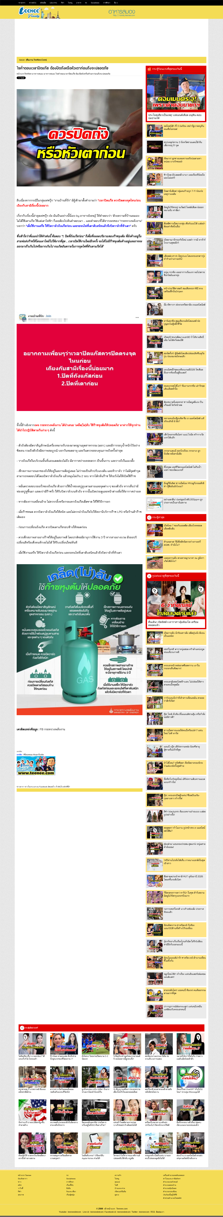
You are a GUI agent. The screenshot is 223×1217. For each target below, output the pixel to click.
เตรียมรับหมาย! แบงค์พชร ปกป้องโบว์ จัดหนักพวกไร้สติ (157, 1123)
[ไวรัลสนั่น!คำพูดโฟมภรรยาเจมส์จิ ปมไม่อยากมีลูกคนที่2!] (127, 1044)
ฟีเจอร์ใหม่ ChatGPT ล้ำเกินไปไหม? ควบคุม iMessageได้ (190, 1090)
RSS (153, 1212)
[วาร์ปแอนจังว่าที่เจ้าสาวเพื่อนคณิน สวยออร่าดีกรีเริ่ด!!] (155, 702)
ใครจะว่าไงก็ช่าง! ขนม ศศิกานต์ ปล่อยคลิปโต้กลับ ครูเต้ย (126, 1156)
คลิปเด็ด (43, 3)
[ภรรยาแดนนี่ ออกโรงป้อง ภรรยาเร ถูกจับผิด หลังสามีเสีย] (155, 455)
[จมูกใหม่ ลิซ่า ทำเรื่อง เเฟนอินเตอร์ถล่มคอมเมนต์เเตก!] (155, 978)
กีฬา (62, 3)
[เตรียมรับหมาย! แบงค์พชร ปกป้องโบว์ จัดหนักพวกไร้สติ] (159, 1110)
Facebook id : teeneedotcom (116, 1212)
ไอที (116, 1185)
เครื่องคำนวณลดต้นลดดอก (173, 1175)
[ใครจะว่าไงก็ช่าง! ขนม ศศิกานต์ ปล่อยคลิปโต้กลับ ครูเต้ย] (127, 1143)
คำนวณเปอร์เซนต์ (170, 1182)
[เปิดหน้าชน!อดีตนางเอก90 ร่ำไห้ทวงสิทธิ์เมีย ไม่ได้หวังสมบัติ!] (155, 342)
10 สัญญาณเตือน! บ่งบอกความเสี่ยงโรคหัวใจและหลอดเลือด (126, 1090)
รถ (86, 3)
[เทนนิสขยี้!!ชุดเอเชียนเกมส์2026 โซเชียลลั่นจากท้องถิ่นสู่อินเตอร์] (155, 374)
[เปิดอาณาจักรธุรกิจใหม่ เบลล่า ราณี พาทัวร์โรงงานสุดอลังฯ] (155, 244)
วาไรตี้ (20, 1188)
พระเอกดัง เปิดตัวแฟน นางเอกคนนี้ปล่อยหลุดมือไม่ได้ (158, 1156)
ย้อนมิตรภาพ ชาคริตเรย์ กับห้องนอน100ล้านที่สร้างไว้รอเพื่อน (179, 927)
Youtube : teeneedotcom (70, 1212)
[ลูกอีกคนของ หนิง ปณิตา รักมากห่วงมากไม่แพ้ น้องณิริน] (96, 1077)
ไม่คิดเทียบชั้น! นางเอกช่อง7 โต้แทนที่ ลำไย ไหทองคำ (32, 1057)
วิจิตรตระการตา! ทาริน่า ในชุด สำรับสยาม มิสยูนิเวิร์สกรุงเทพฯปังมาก (184, 894)
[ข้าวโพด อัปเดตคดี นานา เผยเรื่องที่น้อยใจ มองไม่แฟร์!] (155, 179)
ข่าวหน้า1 (32, 3)
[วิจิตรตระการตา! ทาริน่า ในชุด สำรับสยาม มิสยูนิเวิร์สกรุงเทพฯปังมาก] (155, 897)
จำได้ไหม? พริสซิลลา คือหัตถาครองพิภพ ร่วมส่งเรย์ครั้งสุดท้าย (183, 764)
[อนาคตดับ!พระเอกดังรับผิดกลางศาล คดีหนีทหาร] (64, 1110)
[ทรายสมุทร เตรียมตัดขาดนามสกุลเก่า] (64, 1143)
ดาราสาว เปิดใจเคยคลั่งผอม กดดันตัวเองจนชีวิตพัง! (62, 1090)
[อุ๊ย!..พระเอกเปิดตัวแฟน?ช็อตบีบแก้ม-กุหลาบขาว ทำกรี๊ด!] (155, 800)
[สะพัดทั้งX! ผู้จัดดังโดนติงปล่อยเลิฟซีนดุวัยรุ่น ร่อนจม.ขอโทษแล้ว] (155, 358)
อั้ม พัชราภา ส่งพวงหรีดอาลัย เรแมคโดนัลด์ (184, 304)
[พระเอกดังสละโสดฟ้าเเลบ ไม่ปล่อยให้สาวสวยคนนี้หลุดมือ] (155, 686)
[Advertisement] (111, 37)
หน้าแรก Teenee (24, 1175)
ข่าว (19, 1182)
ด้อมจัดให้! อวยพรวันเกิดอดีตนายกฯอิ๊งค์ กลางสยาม (32, 1156)
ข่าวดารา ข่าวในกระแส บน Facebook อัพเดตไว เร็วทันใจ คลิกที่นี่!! (43, 787)
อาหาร (78, 3)
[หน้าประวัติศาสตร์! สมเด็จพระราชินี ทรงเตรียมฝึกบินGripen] (155, 293)
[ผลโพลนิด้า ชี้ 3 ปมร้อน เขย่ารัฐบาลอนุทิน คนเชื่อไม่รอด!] (155, 130)
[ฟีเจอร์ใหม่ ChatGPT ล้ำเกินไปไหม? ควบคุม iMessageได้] (190, 1077)
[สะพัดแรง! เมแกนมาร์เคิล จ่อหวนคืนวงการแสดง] (159, 1044)
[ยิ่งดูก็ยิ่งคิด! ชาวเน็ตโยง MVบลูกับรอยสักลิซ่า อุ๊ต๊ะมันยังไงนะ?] (155, 488)
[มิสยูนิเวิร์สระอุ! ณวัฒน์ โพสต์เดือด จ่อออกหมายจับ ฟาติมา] (155, 212)
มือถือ (68, 1188)
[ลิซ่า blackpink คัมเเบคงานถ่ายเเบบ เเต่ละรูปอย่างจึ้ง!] (155, 816)
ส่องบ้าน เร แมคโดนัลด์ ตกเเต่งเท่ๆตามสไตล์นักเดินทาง (189, 1156)
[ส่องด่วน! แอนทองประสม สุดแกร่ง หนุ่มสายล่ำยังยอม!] (155, 848)
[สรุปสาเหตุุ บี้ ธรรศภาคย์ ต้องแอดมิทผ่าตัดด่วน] (32, 1077)
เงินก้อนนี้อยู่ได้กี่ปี (170, 1195)
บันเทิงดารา (22, 1179)
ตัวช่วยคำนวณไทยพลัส (172, 1198)
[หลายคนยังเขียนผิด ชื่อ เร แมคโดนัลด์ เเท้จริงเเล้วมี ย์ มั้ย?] (155, 423)
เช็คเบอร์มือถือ (120, 1191)
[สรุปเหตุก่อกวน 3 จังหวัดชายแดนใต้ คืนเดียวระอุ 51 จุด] (155, 147)
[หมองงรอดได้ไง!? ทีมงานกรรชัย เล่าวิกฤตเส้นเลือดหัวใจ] (155, 390)
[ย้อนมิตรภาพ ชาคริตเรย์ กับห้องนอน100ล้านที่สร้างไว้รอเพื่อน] (155, 930)
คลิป (19, 1185)
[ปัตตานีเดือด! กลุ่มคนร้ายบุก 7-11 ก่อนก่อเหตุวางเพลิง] (155, 196)
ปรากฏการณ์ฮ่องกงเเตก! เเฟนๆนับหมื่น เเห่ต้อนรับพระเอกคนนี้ (183, 1008)
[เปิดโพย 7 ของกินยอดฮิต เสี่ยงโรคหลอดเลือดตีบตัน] (155, 530)
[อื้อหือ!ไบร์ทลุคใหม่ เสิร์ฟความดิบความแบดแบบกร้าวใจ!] (155, 784)
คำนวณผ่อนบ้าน (169, 1185)
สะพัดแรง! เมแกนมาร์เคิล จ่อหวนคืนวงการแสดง (157, 1057)
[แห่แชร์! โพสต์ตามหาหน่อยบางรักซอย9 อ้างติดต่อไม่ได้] (127, 1110)
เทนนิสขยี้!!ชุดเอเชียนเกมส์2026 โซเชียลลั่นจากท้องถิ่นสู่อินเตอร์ (183, 371)
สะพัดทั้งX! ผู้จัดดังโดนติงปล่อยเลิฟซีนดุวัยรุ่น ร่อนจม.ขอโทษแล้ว (184, 355)
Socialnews (95, 3)
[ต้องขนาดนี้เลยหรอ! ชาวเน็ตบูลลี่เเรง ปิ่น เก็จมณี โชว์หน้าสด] (155, 407)
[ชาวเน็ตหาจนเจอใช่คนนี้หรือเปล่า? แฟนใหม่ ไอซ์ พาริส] (155, 735)
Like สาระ (53, 3)
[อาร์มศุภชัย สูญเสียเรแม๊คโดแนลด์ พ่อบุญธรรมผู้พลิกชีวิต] (155, 325)
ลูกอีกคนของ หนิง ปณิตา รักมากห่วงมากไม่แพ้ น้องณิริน (95, 1090)
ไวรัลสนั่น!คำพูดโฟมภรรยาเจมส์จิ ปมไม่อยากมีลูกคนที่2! (126, 1057)
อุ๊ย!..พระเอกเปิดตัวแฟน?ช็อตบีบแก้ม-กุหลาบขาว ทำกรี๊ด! (182, 797)
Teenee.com (122, 1209)
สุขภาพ (21, 1195)
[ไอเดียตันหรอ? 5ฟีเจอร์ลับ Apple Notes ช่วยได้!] (96, 1143)
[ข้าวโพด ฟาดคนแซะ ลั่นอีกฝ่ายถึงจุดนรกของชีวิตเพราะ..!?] (64, 1044)
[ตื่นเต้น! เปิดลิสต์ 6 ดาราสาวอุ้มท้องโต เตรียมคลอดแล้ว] (176, 599)
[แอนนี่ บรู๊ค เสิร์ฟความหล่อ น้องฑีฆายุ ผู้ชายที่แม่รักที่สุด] (155, 751)
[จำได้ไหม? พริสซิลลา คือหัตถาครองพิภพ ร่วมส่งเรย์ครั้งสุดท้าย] (155, 767)
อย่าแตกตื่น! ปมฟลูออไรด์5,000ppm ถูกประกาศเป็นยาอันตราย (183, 501)
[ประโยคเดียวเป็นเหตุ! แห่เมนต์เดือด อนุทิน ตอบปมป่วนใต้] (176, 92)
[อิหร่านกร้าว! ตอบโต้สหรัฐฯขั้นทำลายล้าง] (32, 1110)
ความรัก (118, 1175)
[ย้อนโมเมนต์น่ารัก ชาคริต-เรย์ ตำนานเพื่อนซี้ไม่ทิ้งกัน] (155, 962)
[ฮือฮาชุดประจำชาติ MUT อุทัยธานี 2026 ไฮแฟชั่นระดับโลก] (155, 881)
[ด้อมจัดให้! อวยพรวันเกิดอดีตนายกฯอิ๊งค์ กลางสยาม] (32, 1143)
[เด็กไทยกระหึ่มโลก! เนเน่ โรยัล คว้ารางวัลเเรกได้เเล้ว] (155, 439)
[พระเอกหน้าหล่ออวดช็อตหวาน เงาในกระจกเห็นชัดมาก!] (155, 670)
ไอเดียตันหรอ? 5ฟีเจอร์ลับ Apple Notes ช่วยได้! (93, 1156)
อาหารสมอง (37, 74)
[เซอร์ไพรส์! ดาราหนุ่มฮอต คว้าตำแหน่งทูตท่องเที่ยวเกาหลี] (155, 654)
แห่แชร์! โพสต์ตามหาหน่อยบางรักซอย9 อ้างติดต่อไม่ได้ (125, 1123)
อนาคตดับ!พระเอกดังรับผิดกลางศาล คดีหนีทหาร (64, 1123)
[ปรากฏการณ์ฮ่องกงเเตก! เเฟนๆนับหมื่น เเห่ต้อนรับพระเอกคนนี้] (155, 1011)
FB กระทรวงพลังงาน (52, 729)
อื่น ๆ (116, 3)
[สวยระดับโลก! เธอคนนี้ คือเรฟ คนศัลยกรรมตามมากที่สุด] (155, 995)
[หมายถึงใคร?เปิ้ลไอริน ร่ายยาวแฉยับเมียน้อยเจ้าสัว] (190, 1044)
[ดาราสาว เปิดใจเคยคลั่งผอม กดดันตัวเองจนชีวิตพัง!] (64, 1077)
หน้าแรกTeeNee (24, 74)
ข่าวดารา (22, 3)
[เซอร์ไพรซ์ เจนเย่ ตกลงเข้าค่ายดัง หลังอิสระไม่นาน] (159, 1077)
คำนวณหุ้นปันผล (169, 1188)
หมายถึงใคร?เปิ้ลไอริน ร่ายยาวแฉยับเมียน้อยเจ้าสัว (190, 1057)
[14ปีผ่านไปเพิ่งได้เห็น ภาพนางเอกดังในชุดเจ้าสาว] (155, 865)
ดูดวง (117, 1195)
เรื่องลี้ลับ (69, 1185)
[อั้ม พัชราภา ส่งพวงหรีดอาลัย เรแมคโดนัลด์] (155, 309)
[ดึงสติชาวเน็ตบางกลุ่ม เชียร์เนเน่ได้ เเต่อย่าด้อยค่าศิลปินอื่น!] (155, 228)
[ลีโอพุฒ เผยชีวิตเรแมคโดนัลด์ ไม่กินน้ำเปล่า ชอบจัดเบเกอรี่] (155, 471)
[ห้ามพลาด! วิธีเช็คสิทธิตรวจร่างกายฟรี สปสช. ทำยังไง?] (155, 546)
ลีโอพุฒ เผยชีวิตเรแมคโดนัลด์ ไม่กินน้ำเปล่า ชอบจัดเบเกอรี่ (182, 468)
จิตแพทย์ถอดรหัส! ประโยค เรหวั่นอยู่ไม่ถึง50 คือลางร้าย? (94, 1123)
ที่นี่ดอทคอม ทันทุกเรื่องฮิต (33, 755)
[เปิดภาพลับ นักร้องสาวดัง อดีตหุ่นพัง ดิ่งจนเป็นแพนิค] (155, 637)
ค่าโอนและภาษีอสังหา (172, 1179)
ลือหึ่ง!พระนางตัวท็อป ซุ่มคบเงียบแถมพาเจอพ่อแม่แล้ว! (189, 1123)
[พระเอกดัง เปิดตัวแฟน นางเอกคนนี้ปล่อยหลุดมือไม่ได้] (159, 1143)
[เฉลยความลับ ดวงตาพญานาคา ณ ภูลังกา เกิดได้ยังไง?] (155, 562)
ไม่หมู (70, 3)
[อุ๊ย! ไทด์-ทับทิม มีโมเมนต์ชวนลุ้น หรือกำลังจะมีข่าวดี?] (155, 719)
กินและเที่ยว (71, 1191)
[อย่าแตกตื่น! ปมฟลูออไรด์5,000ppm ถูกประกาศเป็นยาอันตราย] (155, 504)
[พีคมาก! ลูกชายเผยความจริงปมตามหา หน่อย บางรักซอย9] (155, 163)
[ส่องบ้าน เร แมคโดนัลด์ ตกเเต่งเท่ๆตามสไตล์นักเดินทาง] (190, 1143)
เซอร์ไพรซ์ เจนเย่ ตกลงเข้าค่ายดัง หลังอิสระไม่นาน (158, 1090)
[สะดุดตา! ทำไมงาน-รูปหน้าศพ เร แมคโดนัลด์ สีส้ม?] (155, 832)
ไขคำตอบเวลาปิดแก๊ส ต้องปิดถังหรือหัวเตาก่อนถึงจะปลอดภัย (83, 74)
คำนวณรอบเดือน (170, 1191)
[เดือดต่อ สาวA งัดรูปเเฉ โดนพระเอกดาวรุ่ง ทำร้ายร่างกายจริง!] (155, 260)
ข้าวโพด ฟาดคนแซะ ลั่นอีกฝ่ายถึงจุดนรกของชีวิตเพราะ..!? (63, 1057)
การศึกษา (106, 3)
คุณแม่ (117, 1182)
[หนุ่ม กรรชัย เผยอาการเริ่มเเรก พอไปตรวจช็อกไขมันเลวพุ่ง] (155, 277)
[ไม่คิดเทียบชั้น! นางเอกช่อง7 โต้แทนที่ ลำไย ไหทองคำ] (32, 1044)
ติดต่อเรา (159, 1212)
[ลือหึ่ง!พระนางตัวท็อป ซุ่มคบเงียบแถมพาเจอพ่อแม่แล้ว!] (190, 1110)
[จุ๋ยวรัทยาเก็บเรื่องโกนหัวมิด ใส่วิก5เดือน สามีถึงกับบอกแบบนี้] (155, 946)
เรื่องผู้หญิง (70, 1195)
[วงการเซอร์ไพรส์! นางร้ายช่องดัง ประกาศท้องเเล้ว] (155, 913)
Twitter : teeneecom (139, 1212)
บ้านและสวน (120, 1188)
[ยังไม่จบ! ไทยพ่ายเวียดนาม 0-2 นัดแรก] (96, 1044)
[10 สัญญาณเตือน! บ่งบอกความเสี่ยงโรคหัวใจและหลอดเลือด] (127, 1077)
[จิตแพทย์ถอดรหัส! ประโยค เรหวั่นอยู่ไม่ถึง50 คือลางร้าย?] (96, 1110)
